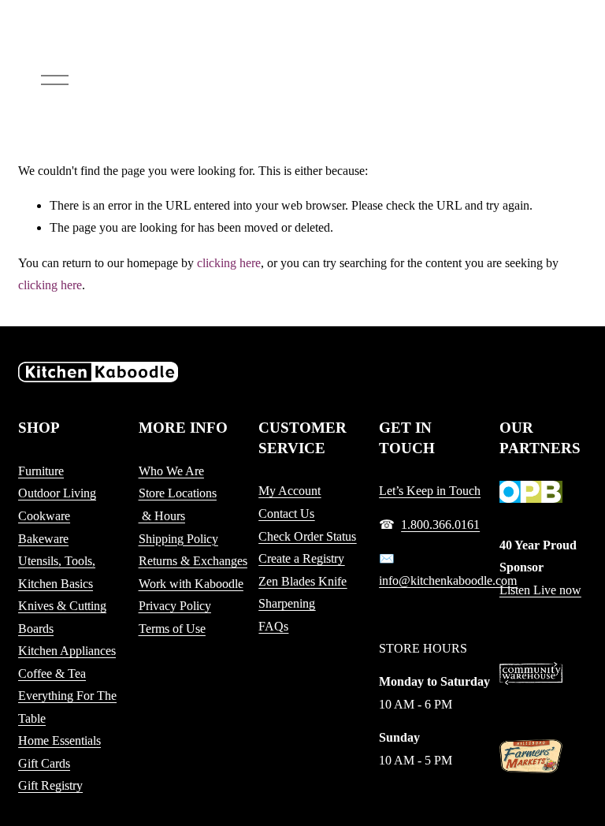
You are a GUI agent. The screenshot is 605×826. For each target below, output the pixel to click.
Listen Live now (540, 590)
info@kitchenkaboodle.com (448, 580)
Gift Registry (50, 785)
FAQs (273, 626)
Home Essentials (59, 740)
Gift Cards (44, 763)
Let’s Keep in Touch (430, 490)
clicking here (229, 263)
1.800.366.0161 (440, 524)
